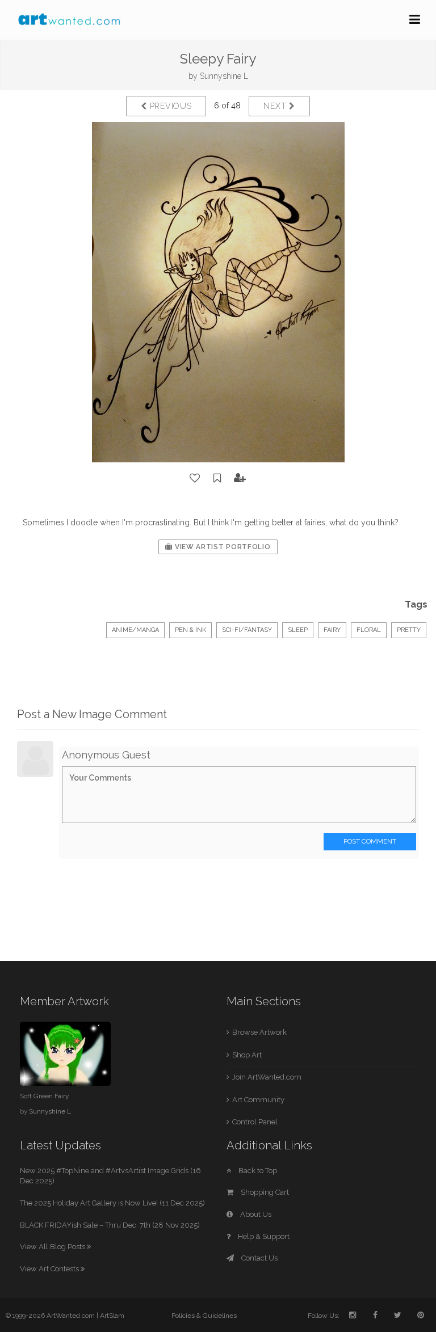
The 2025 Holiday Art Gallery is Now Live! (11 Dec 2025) (112, 1203)
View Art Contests (50, 1268)
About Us (254, 1214)
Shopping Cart (264, 1192)
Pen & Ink (190, 630)
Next (276, 106)
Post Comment (369, 841)
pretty (409, 630)
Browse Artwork (259, 1032)
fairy (332, 630)
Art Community (258, 1099)
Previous (169, 106)
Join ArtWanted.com (266, 1077)
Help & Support (263, 1236)
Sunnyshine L (224, 76)
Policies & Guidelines (204, 1316)
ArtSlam (112, 1316)
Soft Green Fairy (44, 1096)
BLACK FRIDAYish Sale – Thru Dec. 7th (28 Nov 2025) (110, 1225)
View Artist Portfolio (221, 547)
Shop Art (247, 1055)
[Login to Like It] (195, 478)
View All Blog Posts (53, 1246)
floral (369, 630)
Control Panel (255, 1122)
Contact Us (259, 1258)
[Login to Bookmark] (217, 478)
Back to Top (257, 1170)
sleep (298, 630)
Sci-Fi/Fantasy (247, 630)
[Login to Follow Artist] (240, 478)
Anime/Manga (135, 630)
